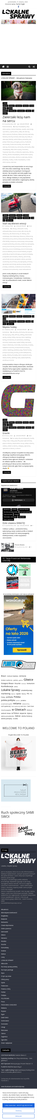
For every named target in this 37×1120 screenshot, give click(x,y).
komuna (23, 683)
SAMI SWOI (22, 517)
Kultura (3, 954)
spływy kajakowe (25, 357)
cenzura (22, 676)
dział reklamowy (14, 236)
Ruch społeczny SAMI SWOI (19, 706)
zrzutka (11, 160)
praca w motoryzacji (26, 249)
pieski (4, 142)
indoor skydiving (25, 337)
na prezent (24, 345)
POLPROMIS (5, 998)
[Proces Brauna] (7, 544)
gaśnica (21, 680)
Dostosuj (19, 1111)
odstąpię (20, 446)
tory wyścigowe (22, 262)
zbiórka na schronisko (9, 157)
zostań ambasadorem (25, 269)
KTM (31, 239)
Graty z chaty (10, 441)
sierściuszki (27, 147)
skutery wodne (7, 357)
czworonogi (29, 129)
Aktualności (7, 509)
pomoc (22, 142)
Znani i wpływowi (8, 519)
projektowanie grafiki (6, 704)
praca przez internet (21, 246)
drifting (22, 335)
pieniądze (25, 139)
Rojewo (3, 1011)
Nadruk (11, 139)
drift (12, 335)
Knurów (26, 106)
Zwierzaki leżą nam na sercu (16, 119)
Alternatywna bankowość (9, 913)
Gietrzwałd (4, 932)
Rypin (3, 1014)
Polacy (3, 697)
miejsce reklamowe (8, 345)
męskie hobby (20, 342)
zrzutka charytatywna (19, 160)
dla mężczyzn (29, 332)
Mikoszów (4, 963)
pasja (20, 350)
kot (26, 137)
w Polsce (29, 262)
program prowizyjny (27, 254)
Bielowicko (4, 922)
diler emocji (25, 231)
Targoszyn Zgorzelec (8, 152)
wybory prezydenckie (7, 716)
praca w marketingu (14, 249)
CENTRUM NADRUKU (8, 1055)
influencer (22, 236)
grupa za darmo (7, 443)
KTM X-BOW (6, 241)
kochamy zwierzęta (18, 137)
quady (4, 355)
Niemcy (24, 694)
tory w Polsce (13, 262)
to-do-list (11, 360)
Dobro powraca (6, 928)
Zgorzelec (9, 220)
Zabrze (28, 111)
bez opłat (15, 438)
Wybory (29, 713)
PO (31, 694)
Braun (3, 676)
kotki (28, 137)
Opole (3, 982)
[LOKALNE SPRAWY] (3, 67)
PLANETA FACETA (7, 1067)
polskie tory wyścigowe (27, 244)
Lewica (16, 686)
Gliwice (12, 106)
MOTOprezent (5, 1064)
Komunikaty (27, 316)
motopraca (13, 241)
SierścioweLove (12, 147)
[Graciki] (18, 385)
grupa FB (16, 441)
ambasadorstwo (7, 231)
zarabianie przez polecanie (22, 267)
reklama (20, 257)
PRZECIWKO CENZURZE (10, 517)
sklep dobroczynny (16, 149)
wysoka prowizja (21, 264)
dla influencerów (14, 234)
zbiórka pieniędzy (6, 719)
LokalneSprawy (26, 690)
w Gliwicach (18, 152)
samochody (26, 257)
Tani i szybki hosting (7, 1070)
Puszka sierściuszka (15, 144)
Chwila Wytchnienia (7, 925)
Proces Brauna (19, 545)
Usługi (28, 321)
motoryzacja (20, 241)
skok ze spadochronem (24, 355)
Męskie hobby (10, 326)
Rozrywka (15, 355)
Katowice (18, 106)
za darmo (18, 448)
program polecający (14, 254)
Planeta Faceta (27, 350)
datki (20, 132)
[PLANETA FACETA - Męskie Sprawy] (18, 661)
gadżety (15, 680)
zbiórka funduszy (26, 716)
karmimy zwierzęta (28, 134)
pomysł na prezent (8, 352)
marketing (26, 340)
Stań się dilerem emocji (14, 223)
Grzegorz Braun (7, 683)
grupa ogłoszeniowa (26, 441)
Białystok (4, 919)
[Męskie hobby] (18, 295)
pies (30, 139)
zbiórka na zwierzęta (21, 157)
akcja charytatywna (20, 126)
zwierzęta (13, 162)
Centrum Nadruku (16, 129)
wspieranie (25, 152)
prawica (23, 700)
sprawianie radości (20, 259)
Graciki (6, 433)
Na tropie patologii (25, 512)
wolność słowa (6, 713)
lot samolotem (19, 340)
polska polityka (8, 700)
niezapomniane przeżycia (22, 347)
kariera (16, 239)
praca (4, 246)
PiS (28, 693)
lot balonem (10, 340)
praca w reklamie (7, 251)
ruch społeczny (6, 706)
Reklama (4, 1008)
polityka (9, 697)
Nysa (2, 973)
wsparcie (23, 713)
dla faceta (22, 332)
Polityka (17, 514)
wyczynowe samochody (9, 264)
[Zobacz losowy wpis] (34, 67)
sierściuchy (20, 147)
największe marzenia (8, 347)
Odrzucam (18, 1116)
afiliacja (14, 229)
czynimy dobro (14, 132)
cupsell (24, 129)
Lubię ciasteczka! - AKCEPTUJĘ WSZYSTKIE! (18, 1105)
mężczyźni (28, 342)
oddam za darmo (12, 446)
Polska (17, 696)
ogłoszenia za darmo (8, 448)
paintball (16, 350)
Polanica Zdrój (5, 989)
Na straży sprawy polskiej (11, 512)
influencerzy (29, 236)
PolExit (3, 992)
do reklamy (23, 234)
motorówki (17, 345)
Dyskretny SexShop (7, 1058)
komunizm (30, 683)
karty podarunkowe (23, 239)
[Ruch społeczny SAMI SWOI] (18, 825)
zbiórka (5, 154)
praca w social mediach (19, 251)
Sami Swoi (30, 706)
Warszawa (4, 1030)
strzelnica (5, 360)
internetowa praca (8, 239)
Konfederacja (7, 686)
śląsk (18, 357)
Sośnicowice (5, 1021)
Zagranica (4, 1037)
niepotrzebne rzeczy (18, 443)
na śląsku (30, 345)
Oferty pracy (5, 979)
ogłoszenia (27, 446)
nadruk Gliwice (18, 139)
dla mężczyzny (7, 335)
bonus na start (17, 231)
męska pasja (12, 342)
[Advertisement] (18, 44)
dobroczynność (7, 134)
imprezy (18, 337)
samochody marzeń (8, 259)
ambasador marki (22, 229)
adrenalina (15, 332)
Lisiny (3, 957)
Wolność (29, 710)
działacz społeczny (6, 680)
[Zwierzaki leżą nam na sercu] (18, 82)
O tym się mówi (8, 514)
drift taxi (17, 335)
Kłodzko (3, 941)
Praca (19, 218)
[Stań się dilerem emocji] (18, 194)
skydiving (14, 357)
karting (4, 340)
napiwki (18, 694)
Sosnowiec (21, 111)
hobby (13, 337)
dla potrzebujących (23, 438)
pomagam (16, 142)
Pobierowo (12, 111)
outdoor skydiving (8, 350)
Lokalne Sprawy (10, 690)
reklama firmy (25, 704)
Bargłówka (4, 916)
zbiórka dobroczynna (26, 154)
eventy (9, 337)
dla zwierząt (25, 132)
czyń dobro (6, 132)
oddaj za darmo (29, 443)
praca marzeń (10, 246)
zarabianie (11, 267)
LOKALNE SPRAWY (8, 109)
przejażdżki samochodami (10, 257)
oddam (5, 446)
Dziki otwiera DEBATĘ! (14, 523)
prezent (16, 352)
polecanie (17, 244)
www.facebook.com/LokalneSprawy (12, 1086)
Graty (4, 441)
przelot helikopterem (25, 352)
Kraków (14, 509)
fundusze (14, 134)
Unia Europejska (6, 710)
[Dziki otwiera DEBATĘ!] (18, 489)
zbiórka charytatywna (14, 154)
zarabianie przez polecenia (10, 269)
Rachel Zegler (20, 5)
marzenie (5, 342)
